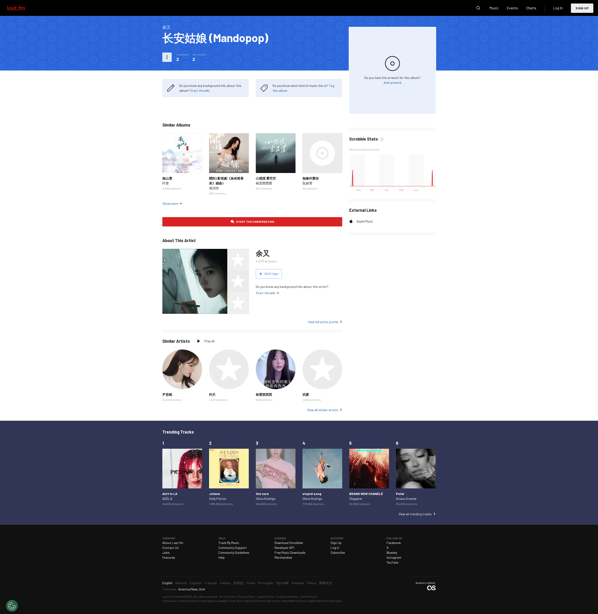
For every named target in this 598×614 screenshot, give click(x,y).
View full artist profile (323, 322)
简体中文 (325, 583)
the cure (262, 494)
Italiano (225, 583)
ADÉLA (167, 499)
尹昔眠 (167, 394)
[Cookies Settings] (12, 606)
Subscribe (338, 552)
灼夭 (212, 394)
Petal (400, 494)
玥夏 (306, 394)
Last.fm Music (308, 596)
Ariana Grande (406, 499)
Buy (169, 165)
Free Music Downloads (290, 552)
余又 (263, 253)
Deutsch (181, 583)
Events (512, 8)
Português (265, 583)
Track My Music (228, 543)
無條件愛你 (311, 178)
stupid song (312, 494)
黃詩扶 (214, 188)
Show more (170, 203)
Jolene (214, 494)
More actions (167, 57)
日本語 (238, 583)
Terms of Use (227, 596)
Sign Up (582, 8)
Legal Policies (265, 596)
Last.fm (21, 8)
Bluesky (392, 552)
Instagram (394, 557)
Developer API (284, 548)
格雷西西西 (264, 183)
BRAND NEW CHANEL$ (366, 494)
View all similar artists (322, 410)
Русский (282, 583)
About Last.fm (172, 543)
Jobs (166, 552)
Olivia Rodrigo (265, 499)
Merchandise (283, 557)
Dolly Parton (217, 499)
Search (478, 8)
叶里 (165, 183)
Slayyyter (355, 499)
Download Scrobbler (288, 543)
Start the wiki (200, 90)
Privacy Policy (246, 596)
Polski (250, 583)
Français (210, 583)
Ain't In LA (169, 494)
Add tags (271, 273)
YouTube (392, 562)
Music (493, 8)
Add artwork (393, 83)
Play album (182, 153)
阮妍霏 (307, 183)
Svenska (298, 583)
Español (195, 583)
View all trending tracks (415, 514)
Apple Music (364, 221)
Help (221, 557)
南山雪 (167, 178)
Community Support (232, 548)
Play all (209, 341)
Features (168, 557)
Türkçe (311, 583)
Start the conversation (255, 221)
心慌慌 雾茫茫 (266, 178)
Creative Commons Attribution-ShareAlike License (274, 600)
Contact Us (170, 548)
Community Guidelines (233, 552)
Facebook (394, 543)
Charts (531, 8)
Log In (558, 8)
